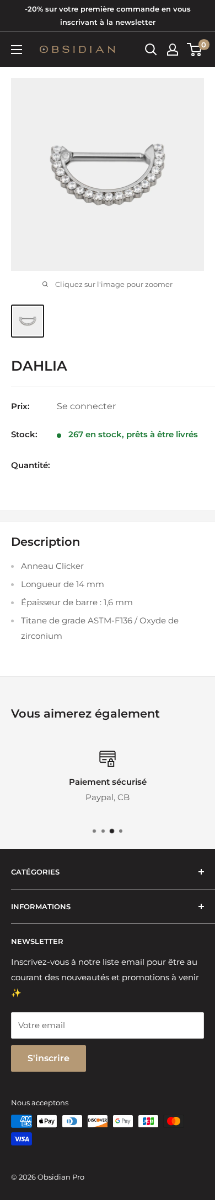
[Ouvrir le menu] (16, 49)
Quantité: (30, 465)
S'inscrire (48, 1058)
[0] (195, 49)
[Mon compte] (172, 50)
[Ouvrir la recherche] (151, 50)
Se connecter (86, 406)
